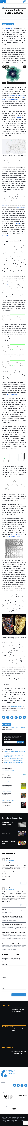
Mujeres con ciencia (8, 1026)
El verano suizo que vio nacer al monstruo (13, 760)
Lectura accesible (8, 24)
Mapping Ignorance (7, 1048)
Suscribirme (20, 742)
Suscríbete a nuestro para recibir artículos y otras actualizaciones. (13, 738)
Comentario (5, 964)
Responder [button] (23, 883)
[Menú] (24, 1)
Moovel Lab (18, 156)
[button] (3, 717)
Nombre (4, 977)
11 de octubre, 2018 (10, 860)
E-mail (3, 983)
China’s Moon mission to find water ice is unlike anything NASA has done (19, 1051)
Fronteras (4, 7)
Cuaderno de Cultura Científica (12, 1120)
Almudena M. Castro (15, 706)
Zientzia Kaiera (6, 1005)
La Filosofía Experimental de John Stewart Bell (14, 758)
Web (3, 988)
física (3, 729)
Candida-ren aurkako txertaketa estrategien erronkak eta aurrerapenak (19, 1009)
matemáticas (9, 729)
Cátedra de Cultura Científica (12, 1117)
